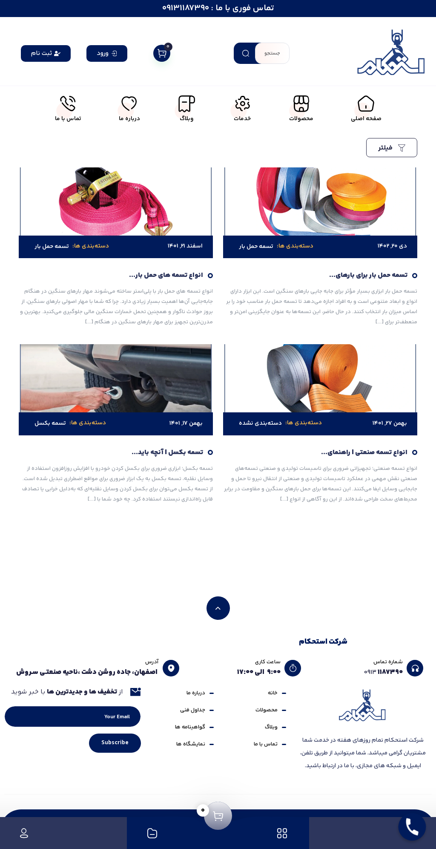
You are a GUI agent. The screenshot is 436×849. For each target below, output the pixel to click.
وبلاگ (271, 727)
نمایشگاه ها (190, 744)
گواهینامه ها (190, 727)
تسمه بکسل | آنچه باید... (167, 452)
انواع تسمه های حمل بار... (166, 275)
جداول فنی (192, 710)
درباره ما (195, 693)
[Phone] (412, 826)
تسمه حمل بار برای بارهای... (368, 275)
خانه (273, 693)
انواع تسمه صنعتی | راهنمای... (364, 452)
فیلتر (386, 148)
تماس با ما (266, 744)
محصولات (266, 710)
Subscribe (115, 743)
